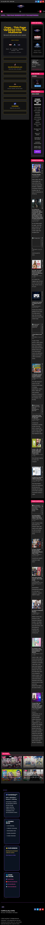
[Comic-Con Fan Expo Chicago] (36, 168)
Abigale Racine (36, 613)
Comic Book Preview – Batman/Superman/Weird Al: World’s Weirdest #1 (11, 773)
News (4, 757)
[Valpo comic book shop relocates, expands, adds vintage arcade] (36, 571)
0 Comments (5, 765)
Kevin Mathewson (36, 708)
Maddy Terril (35, 378)
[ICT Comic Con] (36, 241)
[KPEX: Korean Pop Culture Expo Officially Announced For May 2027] (36, 409)
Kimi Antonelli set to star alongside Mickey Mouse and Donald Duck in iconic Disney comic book (33, 774)
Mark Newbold (36, 454)
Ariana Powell (35, 653)
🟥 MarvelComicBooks (11, 881)
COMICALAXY (15, 777)
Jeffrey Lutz (35, 275)
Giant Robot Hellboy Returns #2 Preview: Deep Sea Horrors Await (11, 760)
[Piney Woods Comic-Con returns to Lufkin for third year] (36, 471)
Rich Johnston (36, 519)
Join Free (37, 151)
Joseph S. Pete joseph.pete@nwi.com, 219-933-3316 (37, 582)
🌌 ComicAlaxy (10, 879)
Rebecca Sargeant (36, 554)
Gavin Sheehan (36, 419)
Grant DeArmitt (36, 219)
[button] (38, 11)
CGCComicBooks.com (37, 69)
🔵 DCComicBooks (10, 884)
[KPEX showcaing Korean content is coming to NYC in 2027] (36, 295)
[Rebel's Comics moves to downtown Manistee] (36, 604)
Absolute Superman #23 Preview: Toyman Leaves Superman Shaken (33, 760)
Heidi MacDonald (36, 306)
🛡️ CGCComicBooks (11, 886)
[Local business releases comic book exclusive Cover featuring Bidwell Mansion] (36, 642)
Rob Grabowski (36, 175)
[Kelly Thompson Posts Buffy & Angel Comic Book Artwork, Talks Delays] (36, 509)
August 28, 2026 (7, 777)
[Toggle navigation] (20, 11)
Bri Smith (35, 249)
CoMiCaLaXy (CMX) (8, 911)
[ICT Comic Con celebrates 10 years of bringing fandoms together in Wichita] (36, 367)
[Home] (2, 11)
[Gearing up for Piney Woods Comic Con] (36, 328)
